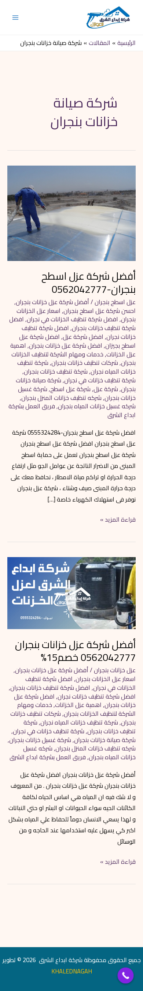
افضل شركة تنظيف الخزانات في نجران (72, 319)
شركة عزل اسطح (70, 388)
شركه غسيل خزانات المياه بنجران (97, 406)
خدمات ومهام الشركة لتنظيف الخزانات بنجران (76, 709)
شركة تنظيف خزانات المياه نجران (79, 722)
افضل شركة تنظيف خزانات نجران (97, 696)
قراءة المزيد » (118, 519)
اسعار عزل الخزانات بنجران (106, 678)
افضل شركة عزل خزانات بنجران (65, 345)
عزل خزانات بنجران (115, 670)
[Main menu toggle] (15, 17)
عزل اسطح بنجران (115, 301)
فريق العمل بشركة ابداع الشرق (48, 757)
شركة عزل (106, 388)
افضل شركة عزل (83, 336)
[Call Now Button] (126, 976)
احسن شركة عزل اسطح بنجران (99, 310)
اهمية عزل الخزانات (78, 704)
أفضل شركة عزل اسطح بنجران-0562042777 (88, 282)
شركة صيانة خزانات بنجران (105, 739)
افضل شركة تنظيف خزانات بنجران (72, 323)
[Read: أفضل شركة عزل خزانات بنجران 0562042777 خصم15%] (71, 592)
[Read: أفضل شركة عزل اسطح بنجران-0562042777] (71, 212)
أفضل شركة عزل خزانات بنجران (52, 301)
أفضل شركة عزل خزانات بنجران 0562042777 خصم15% (75, 651)
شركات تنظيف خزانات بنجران (84, 362)
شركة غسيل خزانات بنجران (40, 739)
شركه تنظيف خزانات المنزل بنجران (61, 397)
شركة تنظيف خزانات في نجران (100, 380)
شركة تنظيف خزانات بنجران (56, 371)
